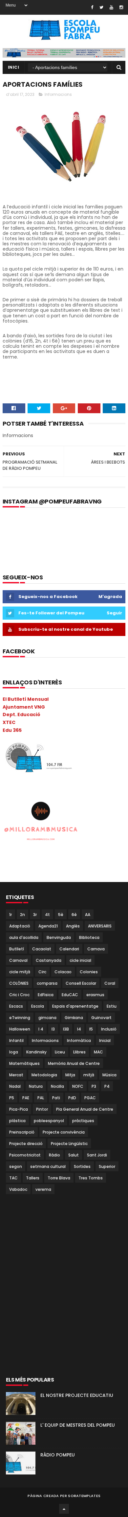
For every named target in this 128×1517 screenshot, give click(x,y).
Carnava (96, 949)
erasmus (95, 994)
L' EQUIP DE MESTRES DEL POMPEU (77, 1425)
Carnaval (18, 960)
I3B (66, 1029)
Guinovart (101, 1017)
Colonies (89, 972)
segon (15, 1166)
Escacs (16, 1006)
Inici (13, 67)
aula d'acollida (23, 937)
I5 (91, 1029)
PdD (72, 1098)
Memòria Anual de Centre (74, 1063)
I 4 (40, 1029)
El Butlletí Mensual (26, 699)
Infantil (16, 1040)
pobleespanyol (49, 1120)
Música (109, 1075)
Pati (56, 1098)
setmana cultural (48, 1166)
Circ (42, 972)
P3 (94, 1086)
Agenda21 (48, 926)
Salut (73, 1155)
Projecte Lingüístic (69, 1143)
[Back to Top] (64, 1509)
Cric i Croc (19, 994)
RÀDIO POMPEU (57, 1455)
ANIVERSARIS (100, 926)
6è (74, 914)
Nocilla (57, 1086)
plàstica (17, 1120)
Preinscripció (21, 1132)
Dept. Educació (21, 714)
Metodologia (44, 1075)
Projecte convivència (64, 1132)
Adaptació (19, 926)
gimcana (47, 1017)
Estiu (112, 1006)
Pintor (42, 1109)
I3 (53, 1029)
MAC (98, 1052)
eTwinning (19, 1017)
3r (35, 914)
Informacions (58, 94)
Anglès (73, 926)
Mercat (16, 1075)
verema (43, 1189)
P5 (11, 1098)
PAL (40, 1098)
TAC (13, 1178)
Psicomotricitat (25, 1155)
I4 (79, 1029)
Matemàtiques (24, 1063)
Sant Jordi (97, 1155)
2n (22, 914)
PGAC (90, 1098)
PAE (25, 1098)
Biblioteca (89, 937)
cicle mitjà (19, 972)
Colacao (63, 972)
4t (47, 914)
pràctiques (83, 1120)
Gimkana (74, 1017)
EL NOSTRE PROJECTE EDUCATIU (76, 1395)
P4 (107, 1086)
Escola (37, 1006)
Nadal (15, 1086)
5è (60, 914)
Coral (109, 983)
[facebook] (92, 7)
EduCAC (70, 994)
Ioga (13, 1052)
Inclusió (109, 1029)
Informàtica (79, 1040)
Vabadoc (18, 1189)
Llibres (79, 1052)
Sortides (82, 1166)
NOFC (77, 1086)
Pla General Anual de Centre (84, 1109)
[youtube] (111, 7)
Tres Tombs (90, 1178)
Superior (107, 1166)
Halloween (19, 1029)
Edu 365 (12, 730)
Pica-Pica (18, 1109)
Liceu (60, 1052)
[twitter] (101, 7)
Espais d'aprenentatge (75, 1006)
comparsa (47, 983)
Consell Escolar (81, 983)
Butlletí (16, 949)
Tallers (32, 1178)
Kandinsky (36, 1052)
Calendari (69, 949)
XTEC (9, 722)
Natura (36, 1086)
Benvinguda (59, 937)
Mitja (70, 1075)
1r (10, 914)
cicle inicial (80, 960)
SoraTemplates (84, 1495)
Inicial (105, 1040)
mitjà (88, 1075)
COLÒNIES (19, 983)
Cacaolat (41, 949)
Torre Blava (59, 1178)
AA (87, 914)
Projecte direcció (26, 1143)
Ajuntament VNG (24, 707)
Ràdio (54, 1155)
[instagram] (121, 7)
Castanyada (48, 960)
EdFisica (45, 994)
